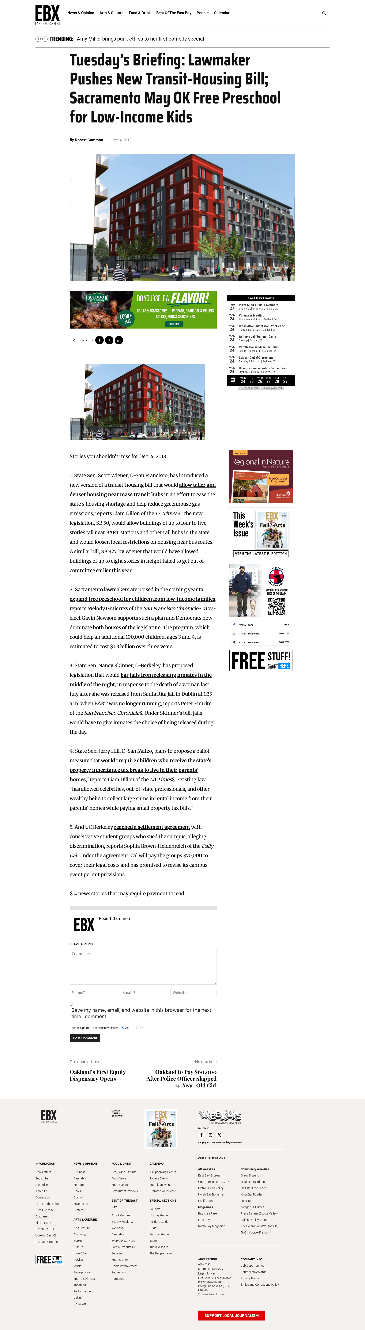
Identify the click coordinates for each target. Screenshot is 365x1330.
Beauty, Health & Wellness (122, 1225)
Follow (284, 633)
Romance (118, 1278)
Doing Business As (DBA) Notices (214, 1287)
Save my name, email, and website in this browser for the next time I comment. (141, 1013)
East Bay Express (209, 1175)
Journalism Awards (253, 1272)
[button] (324, 13)
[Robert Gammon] (84, 924)
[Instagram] (210, 1135)
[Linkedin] (119, 340)
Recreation (119, 1272)
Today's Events (159, 1178)
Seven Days (81, 1203)
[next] (45, 39)
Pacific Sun (205, 1200)
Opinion (78, 1197)
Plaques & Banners (47, 1241)
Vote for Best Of (45, 1235)
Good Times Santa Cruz (213, 1181)
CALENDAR (157, 1163)
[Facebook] (99, 340)
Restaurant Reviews (125, 1191)
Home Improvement (125, 1266)
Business (79, 1172)
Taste (153, 1240)
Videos (78, 1297)
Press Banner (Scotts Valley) (259, 1213)
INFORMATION (45, 1163)
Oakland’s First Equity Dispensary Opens (98, 1075)
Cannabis (80, 1178)
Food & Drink (120, 1259)
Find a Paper (43, 1222)
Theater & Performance (82, 1288)
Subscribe (41, 1178)
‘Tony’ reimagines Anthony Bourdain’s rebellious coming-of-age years (154, 39)
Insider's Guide (159, 1221)
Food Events (120, 1184)
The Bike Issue (159, 1247)
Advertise (41, 1184)
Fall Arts (155, 1209)
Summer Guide (159, 1234)
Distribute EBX (44, 1229)
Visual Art (80, 1304)
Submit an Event (160, 1184)
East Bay (204, 1219)
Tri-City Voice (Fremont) (256, 1232)
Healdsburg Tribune (253, 1181)
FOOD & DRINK (121, 1163)
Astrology (80, 1234)
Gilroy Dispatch (251, 1175)
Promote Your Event (163, 1191)
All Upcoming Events (163, 1172)
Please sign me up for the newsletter (94, 1028)
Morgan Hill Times (252, 1207)
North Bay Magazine (211, 1226)
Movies (78, 1259)
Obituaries (42, 1216)
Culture (78, 1247)
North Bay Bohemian (211, 1194)
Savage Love (82, 1272)
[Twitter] (109, 340)
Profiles (78, 1210)
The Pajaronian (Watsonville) (259, 1226)
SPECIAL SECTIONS (163, 1200)
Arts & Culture (121, 1215)
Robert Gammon (89, 140)
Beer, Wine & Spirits (124, 1172)
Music (77, 1266)
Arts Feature (82, 1228)
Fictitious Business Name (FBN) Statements (214, 1279)
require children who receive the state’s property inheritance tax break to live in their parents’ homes (140, 770)
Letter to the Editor (47, 1203)
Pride (153, 1228)
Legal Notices (207, 1273)
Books (78, 1240)
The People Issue (161, 1253)
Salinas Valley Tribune (255, 1219)
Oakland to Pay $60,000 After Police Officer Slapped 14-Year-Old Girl (182, 1078)
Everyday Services (123, 1240)
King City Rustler (251, 1194)
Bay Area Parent (208, 1213)
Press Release (44, 1210)
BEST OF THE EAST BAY (125, 1204)
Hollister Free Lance (253, 1188)
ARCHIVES (117, 1113)
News (77, 1191)
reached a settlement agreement (152, 827)
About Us (41, 1191)
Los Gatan (247, 1200)
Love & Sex (80, 1253)
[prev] (38, 39)
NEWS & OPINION (85, 1163)
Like (286, 624)
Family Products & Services (123, 1250)
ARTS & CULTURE (85, 1219)
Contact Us (42, 1197)
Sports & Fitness (84, 1278)
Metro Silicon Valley (210, 1188)
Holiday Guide (159, 1215)
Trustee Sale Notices (211, 1294)
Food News (119, 1178)
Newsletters (43, 1172)
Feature (79, 1184)
